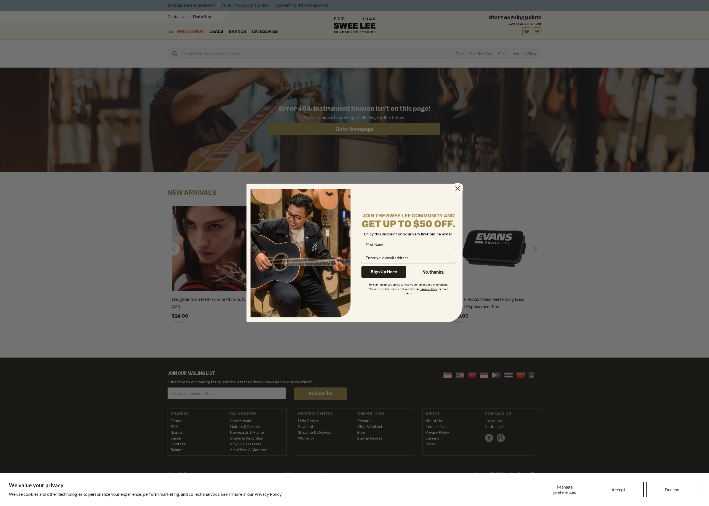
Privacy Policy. (268, 494)
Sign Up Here (384, 272)
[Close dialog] (458, 188)
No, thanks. (433, 272)
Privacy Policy (428, 289)
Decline (672, 489)
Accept (618, 489)
